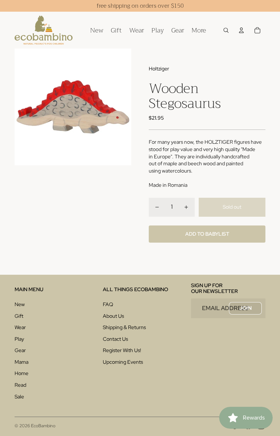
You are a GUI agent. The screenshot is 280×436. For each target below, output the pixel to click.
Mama (21, 362)
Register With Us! (122, 350)
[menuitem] (199, 30)
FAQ (108, 304)
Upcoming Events (123, 362)
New (20, 304)
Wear (20, 327)
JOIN (245, 308)
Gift (19, 316)
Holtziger (159, 68)
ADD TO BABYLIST (207, 234)
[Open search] (226, 30)
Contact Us (115, 339)
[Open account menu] (241, 30)
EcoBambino (43, 426)
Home (21, 373)
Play (19, 339)
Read (20, 385)
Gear (20, 350)
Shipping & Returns (124, 327)
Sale (19, 396)
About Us (113, 316)
